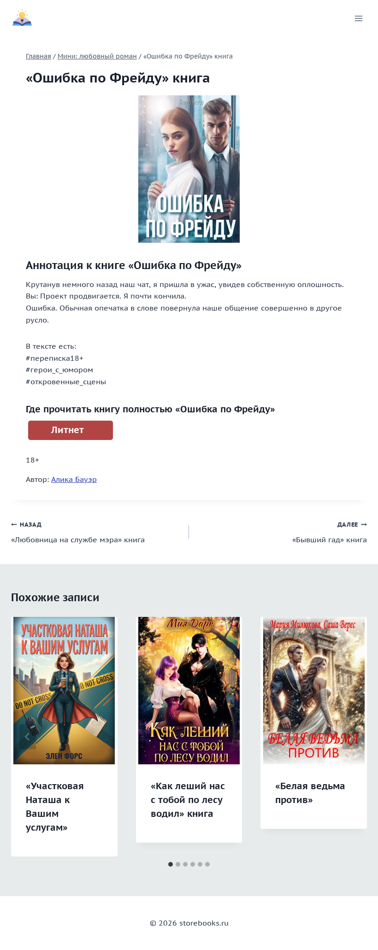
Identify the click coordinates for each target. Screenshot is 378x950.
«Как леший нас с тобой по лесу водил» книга (188, 800)
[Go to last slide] (27, 736)
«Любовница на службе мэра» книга (78, 532)
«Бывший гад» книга (329, 532)
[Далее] (350, 736)
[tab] (170, 864)
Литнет (67, 430)
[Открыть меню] (358, 18)
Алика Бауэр (74, 479)
